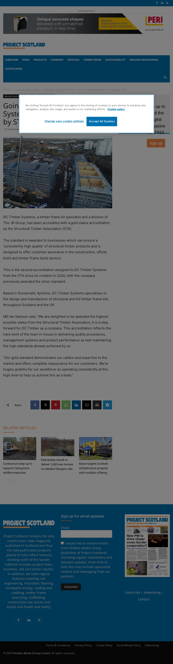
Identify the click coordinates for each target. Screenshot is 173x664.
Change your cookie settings (64, 121)
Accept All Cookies (102, 121)
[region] (86, 114)
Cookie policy (116, 109)
